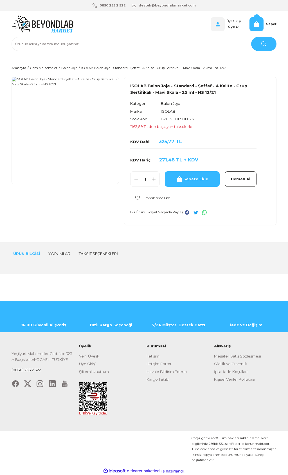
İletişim (153, 356)
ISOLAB (168, 111)
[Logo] (42, 24)
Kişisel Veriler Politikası (234, 379)
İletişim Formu (159, 363)
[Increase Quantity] (153, 179)
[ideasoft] (114, 471)
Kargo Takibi (158, 379)
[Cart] (256, 24)
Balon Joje (170, 103)
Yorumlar (59, 253)
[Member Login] (218, 24)
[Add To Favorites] (150, 198)
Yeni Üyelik (89, 356)
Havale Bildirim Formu (167, 371)
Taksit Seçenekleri (98, 253)
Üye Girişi (233, 21)
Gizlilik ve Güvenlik (231, 363)
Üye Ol (234, 27)
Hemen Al (240, 179)
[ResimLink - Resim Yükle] (93, 398)
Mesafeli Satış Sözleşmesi (237, 356)
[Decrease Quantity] (136, 179)
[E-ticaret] (143, 471)
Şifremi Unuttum (94, 371)
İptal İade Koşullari (231, 371)
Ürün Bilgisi (26, 253)
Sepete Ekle (195, 179)
